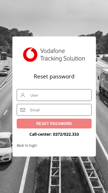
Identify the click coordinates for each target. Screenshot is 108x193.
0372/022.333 (66, 134)
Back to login (27, 145)
